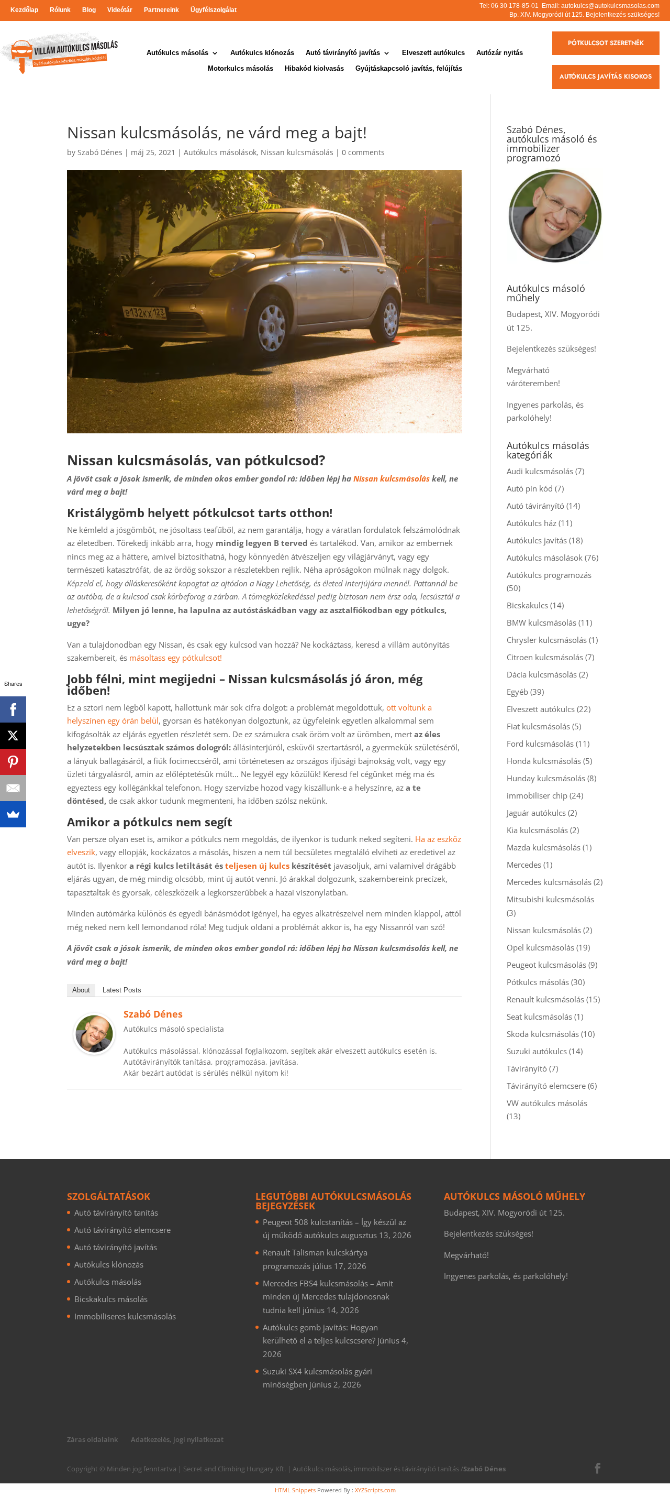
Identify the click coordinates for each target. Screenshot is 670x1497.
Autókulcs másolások (220, 152)
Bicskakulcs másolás (111, 1299)
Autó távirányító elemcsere (122, 1230)
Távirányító (527, 1068)
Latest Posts (122, 990)
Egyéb (517, 691)
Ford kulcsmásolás (540, 743)
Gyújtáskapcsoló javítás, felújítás (408, 68)
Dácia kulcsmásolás (542, 674)
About (81, 990)
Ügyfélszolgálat (214, 10)
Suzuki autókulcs (537, 1051)
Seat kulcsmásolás (539, 1016)
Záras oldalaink (92, 1439)
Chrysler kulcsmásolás (547, 640)
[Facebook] (13, 709)
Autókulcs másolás (177, 53)
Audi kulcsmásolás (540, 471)
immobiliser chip (537, 795)
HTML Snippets (295, 1490)
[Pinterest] (13, 762)
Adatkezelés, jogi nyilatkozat (177, 1439)
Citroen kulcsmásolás (545, 657)
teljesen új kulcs (257, 865)
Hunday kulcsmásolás (546, 778)
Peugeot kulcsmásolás (546, 964)
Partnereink (161, 10)
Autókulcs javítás (537, 540)
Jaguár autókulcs (536, 812)
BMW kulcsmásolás (541, 622)
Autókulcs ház (531, 523)
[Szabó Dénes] (94, 1048)
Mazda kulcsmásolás (543, 847)
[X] (13, 736)
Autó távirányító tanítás (116, 1212)
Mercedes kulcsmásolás (549, 882)
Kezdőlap (24, 10)
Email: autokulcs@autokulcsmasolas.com (601, 5)
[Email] (13, 788)
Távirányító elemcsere (546, 1085)
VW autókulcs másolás (547, 1103)
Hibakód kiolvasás (314, 68)
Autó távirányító (535, 505)
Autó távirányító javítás (343, 53)
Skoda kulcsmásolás (543, 1034)
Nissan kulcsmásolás (297, 152)
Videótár (119, 10)
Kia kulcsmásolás (537, 830)
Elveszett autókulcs (433, 53)
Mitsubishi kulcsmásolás (550, 899)
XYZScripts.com (375, 1490)
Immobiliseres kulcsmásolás (125, 1316)
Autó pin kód (530, 488)
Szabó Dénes (99, 152)
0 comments (363, 152)
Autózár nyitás (499, 53)
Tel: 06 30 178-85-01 (509, 5)
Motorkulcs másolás (240, 68)
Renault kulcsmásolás (545, 999)
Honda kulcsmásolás (544, 761)
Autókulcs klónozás (262, 53)
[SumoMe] (13, 814)
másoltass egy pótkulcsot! (175, 657)
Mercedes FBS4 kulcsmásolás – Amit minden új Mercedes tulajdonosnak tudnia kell (328, 1296)
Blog (89, 10)
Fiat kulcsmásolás (538, 726)
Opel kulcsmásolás (540, 947)
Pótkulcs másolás (538, 982)
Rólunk (60, 10)
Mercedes (524, 864)
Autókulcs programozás (549, 575)
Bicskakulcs (527, 605)
